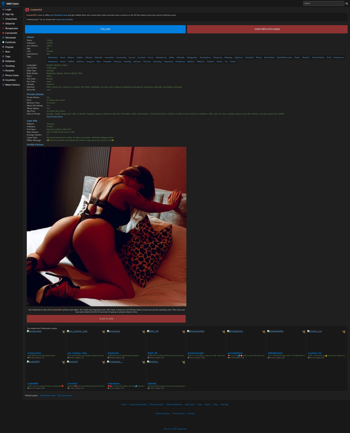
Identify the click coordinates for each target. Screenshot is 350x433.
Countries (10, 80)
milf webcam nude (48, 395)
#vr (226, 61)
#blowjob (98, 57)
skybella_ (153, 384)
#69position (53, 57)
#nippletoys (53, 61)
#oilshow (80, 61)
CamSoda (10, 42)
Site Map (224, 404)
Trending (10, 66)
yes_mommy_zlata (77, 353)
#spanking (168, 61)
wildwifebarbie (275, 353)
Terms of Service (162, 413)
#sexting (127, 61)
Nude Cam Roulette (138, 404)
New (7, 52)
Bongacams (11, 28)
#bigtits (80, 57)
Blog (216, 404)
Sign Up (9, 14)
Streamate (10, 37)
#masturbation (318, 57)
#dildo (171, 57)
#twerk (219, 61)
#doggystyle (192, 57)
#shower (147, 61)
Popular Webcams (174, 404)
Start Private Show (55, 116)
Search (208, 404)
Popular (9, 47)
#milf (329, 57)
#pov (99, 61)
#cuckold (141, 57)
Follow (105, 29)
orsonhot (72, 384)
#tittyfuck (201, 61)
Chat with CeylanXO (267, 29)
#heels (259, 57)
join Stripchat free (58, 15)
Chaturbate (10, 19)
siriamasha (113, 353)
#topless (210, 61)
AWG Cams (12, 3)
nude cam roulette (64, 19)
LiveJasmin (10, 33)
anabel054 (32, 384)
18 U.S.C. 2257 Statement (175, 429)
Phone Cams (12, 75)
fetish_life (153, 353)
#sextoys (117, 61)
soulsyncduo (34, 353)
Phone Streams (156, 404)
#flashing (228, 57)
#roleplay (107, 61)
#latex (297, 57)
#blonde (88, 57)
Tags (7, 56)
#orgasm (90, 61)
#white (233, 61)
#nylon (63, 61)
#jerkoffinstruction (284, 57)
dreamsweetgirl (196, 353)
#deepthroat (161, 57)
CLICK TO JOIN (106, 319)
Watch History (12, 85)
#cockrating (121, 57)
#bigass (71, 57)
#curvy (151, 57)
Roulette (9, 70)
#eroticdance (205, 57)
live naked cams (65, 395)
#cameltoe (109, 57)
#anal (62, 57)
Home (124, 404)
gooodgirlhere (235, 353)
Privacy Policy (179, 413)
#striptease (180, 61)
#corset (132, 57)
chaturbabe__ (115, 384)
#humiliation (269, 57)
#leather (306, 57)
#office (71, 61)
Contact (191, 413)
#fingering (217, 57)
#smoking (157, 61)
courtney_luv (315, 353)
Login (8, 9)
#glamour (239, 57)
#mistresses (338, 57)
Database (10, 61)
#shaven (137, 61)
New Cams (190, 404)
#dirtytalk (180, 57)
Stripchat (9, 23)
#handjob (249, 57)
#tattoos (190, 61)
